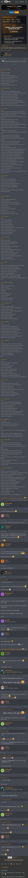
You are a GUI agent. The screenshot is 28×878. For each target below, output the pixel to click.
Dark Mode (4, 870)
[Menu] (2, 1)
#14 (26, 706)
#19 (26, 819)
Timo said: (4, 580)
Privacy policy (18, 872)
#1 (26, 58)
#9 (26, 625)
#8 (26, 598)
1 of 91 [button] (9, 857)
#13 (26, 691)
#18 (26, 793)
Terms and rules (10, 872)
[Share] (25, 59)
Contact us (3, 872)
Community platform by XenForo (13, 876)
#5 (26, 549)
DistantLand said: (5, 755)
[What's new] (26, 1)
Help (23, 872)
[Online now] (3, 56)
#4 (26, 531)
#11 (26, 658)
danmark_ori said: (6, 709)
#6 (26, 565)
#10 (26, 638)
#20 (26, 841)
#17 (26, 775)
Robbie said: (4, 731)
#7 (26, 577)
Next (14, 857)
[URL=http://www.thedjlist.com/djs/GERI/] (11, 649)
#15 (26, 728)
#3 (26, 520)
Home (2, 874)
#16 (26, 752)
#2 (26, 508)
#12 (26, 675)
